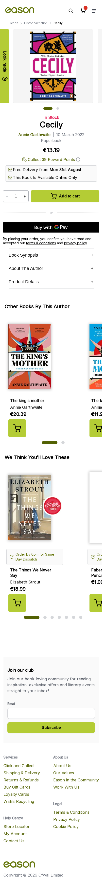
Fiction (13, 23)
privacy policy (75, 243)
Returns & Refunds (21, 779)
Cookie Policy (66, 826)
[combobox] (68, 10)
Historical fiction (36, 23)
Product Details (24, 281)
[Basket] (83, 11)
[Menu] (94, 11)
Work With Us (66, 787)
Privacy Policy (66, 819)
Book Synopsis (23, 255)
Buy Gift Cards (16, 787)
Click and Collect (19, 765)
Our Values (63, 772)
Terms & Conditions (71, 812)
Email (11, 704)
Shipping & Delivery (21, 772)
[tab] (48, 108)
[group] (57, 66)
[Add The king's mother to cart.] (17, 428)
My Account (15, 833)
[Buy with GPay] (51, 227)
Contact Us (13, 840)
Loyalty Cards (16, 794)
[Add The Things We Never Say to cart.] (17, 603)
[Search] (68, 10)
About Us (62, 765)
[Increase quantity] (24, 196)
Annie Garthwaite (34, 134)
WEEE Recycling (18, 801)
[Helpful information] (78, 159)
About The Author (26, 268)
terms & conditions (41, 243)
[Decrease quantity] (7, 196)
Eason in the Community (76, 779)
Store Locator (16, 826)
